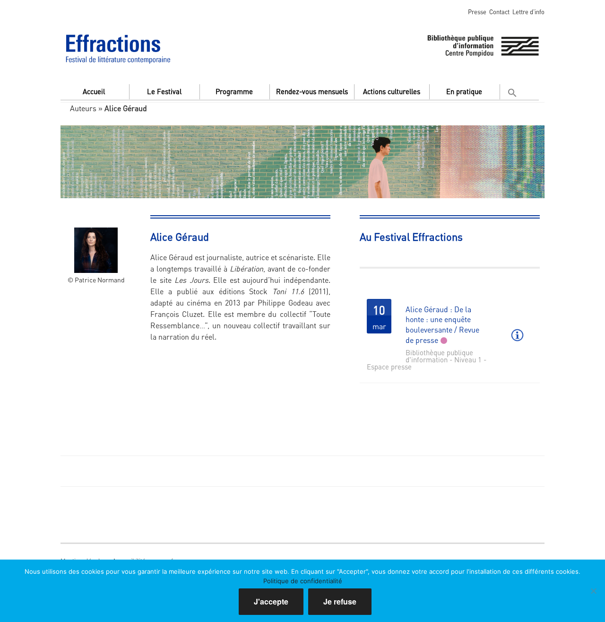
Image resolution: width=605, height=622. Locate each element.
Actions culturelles (391, 91)
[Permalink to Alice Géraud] (96, 241)
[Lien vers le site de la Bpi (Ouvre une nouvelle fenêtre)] (483, 44)
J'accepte (271, 601)
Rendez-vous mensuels (312, 91)
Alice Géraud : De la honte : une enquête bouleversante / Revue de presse (442, 324)
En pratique (464, 91)
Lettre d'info (528, 12)
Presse (477, 12)
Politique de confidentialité (302, 581)
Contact (499, 12)
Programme (234, 91)
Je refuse (339, 601)
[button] (514, 90)
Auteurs (83, 108)
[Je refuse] (593, 591)
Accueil (94, 91)
